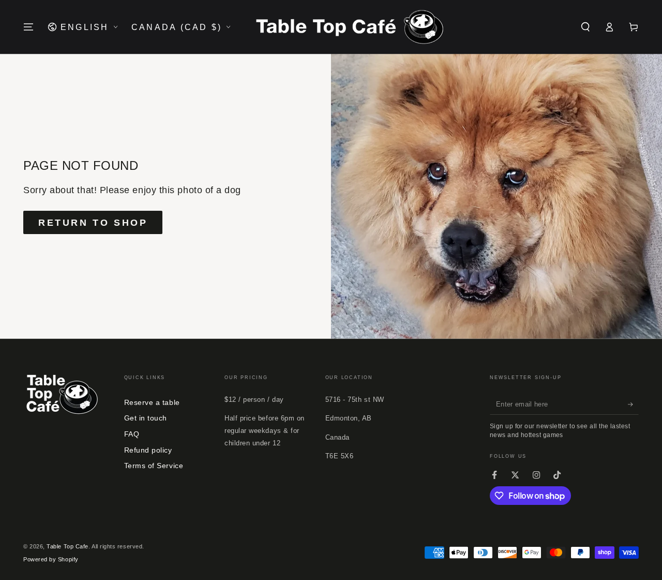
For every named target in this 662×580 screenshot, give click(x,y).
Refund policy (148, 450)
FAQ (132, 434)
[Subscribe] (633, 404)
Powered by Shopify (51, 559)
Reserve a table (152, 402)
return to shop (92, 223)
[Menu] (29, 27)
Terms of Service (154, 465)
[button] (585, 27)
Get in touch (145, 418)
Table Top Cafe (67, 546)
